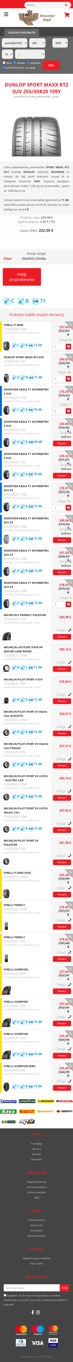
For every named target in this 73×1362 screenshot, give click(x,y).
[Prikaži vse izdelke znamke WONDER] (8, 1122)
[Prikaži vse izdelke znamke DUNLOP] (46, 1101)
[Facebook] (32, 1312)
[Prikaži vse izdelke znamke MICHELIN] (8, 1101)
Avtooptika (36, 1230)
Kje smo (36, 1148)
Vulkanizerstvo (36, 1220)
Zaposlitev (36, 1159)
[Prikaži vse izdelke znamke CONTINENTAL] (46, 1111)
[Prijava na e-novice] (64, 1287)
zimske (21, 63)
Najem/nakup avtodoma (36, 1258)
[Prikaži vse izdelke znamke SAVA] (8, 1111)
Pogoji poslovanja (36, 1181)
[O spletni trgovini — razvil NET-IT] (62, 1357)
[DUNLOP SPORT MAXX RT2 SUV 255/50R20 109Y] (36, 129)
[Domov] (36, 17)
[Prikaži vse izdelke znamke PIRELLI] (27, 1111)
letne (9, 63)
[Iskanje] (68, 5)
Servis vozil (37, 1225)
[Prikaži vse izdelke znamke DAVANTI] (65, 1111)
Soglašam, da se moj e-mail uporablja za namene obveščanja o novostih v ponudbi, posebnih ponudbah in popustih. (35, 1300)
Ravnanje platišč (36, 1235)
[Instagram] (38, 1312)
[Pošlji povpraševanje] (62, 443)
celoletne (35, 63)
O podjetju (36, 1143)
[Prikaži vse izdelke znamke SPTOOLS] (27, 1122)
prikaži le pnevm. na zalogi (20, 67)
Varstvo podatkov (37, 1187)
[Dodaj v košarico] (68, 346)
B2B (36, 1197)
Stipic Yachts (36, 1263)
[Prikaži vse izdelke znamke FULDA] (65, 1101)
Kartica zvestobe (36, 1192)
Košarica (65, 14)
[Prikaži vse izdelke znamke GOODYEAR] (27, 1101)
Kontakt (36, 1154)
